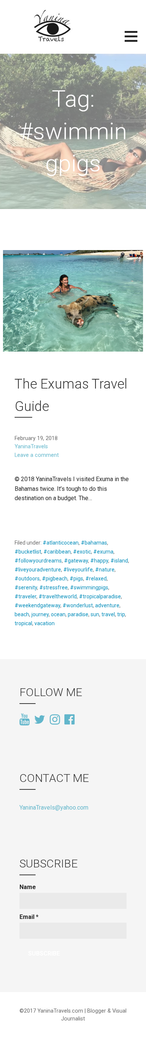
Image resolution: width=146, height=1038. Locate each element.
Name (27, 887)
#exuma (103, 552)
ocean (58, 614)
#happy (99, 561)
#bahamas (94, 543)
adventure (107, 605)
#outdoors (27, 579)
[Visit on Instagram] (55, 720)
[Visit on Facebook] (69, 718)
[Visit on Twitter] (39, 720)
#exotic (82, 552)
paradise (78, 614)
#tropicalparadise (100, 596)
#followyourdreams (38, 561)
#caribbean (57, 552)
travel (108, 614)
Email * (29, 916)
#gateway (76, 561)
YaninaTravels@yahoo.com (53, 807)
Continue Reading (43, 516)
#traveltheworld (58, 596)
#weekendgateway (37, 605)
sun (95, 614)
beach (22, 614)
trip (121, 614)
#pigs (76, 579)
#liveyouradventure (38, 570)
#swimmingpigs (89, 587)
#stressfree (53, 587)
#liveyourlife (78, 570)
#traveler (25, 596)
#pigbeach (54, 579)
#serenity (26, 587)
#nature (105, 570)
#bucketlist (28, 552)
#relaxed (96, 579)
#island (119, 561)
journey (40, 614)
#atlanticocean (61, 543)
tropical (23, 623)
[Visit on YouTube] (24, 720)
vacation (44, 623)
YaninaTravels (31, 446)
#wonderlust (78, 605)
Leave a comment (37, 455)
